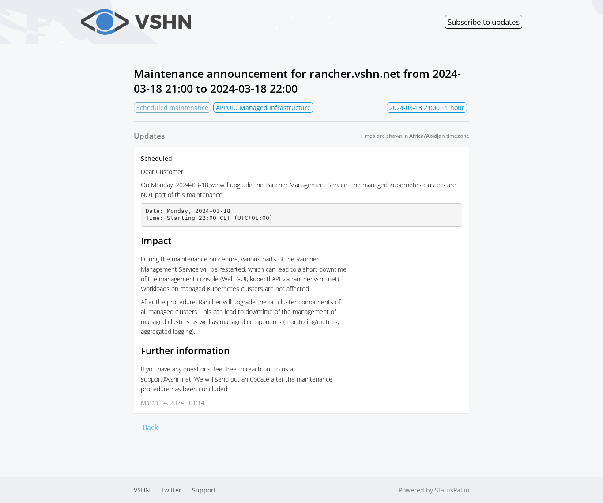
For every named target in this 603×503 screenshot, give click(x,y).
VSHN (142, 490)
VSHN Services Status (248, 22)
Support (204, 490)
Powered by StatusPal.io (434, 490)
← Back (146, 427)
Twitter (171, 490)
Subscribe (484, 22)
